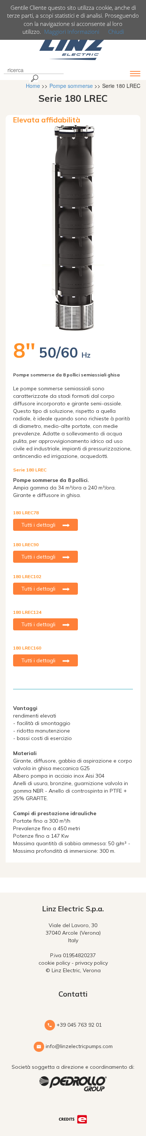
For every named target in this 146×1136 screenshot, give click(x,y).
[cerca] (33, 78)
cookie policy (54, 962)
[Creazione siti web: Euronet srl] (73, 1118)
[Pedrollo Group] (73, 1083)
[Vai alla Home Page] (73, 45)
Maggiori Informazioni (71, 31)
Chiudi (116, 31)
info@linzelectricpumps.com (78, 1046)
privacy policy (91, 962)
